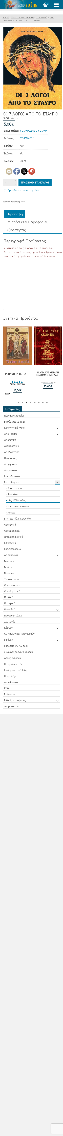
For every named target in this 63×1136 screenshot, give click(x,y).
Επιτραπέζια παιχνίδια (17, 518)
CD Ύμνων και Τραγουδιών (19, 633)
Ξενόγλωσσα (11, 579)
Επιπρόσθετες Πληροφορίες (27, 222)
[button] (21, 190)
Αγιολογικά (10, 439)
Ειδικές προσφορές (15, 700)
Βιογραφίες (10, 458)
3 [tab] (26, 402)
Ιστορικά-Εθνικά (13, 536)
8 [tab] (47, 402)
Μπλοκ (8, 567)
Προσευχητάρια (13, 615)
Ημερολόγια (10, 676)
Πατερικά (9, 603)
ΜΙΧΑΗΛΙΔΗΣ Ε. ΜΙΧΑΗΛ (33, 130)
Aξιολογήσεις (16, 230)
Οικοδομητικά (12, 591)
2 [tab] (22, 402)
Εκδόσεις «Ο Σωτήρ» (16, 645)
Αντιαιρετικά (11, 445)
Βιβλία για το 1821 (14, 421)
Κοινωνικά (10, 542)
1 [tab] (18, 402)
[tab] (14, 214)
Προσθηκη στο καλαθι (35, 182)
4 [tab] (30, 402)
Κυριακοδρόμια (12, 548)
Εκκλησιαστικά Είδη (15, 670)
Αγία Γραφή (10, 433)
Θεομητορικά (11, 530)
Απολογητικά (11, 452)
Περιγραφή (15, 214)
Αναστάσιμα (15, 488)
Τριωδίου (13, 494)
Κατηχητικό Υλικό (14, 427)
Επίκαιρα (9, 694)
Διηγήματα (10, 464)
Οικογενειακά (12, 585)
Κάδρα (8, 688)
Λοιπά (11, 512)
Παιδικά (8, 597)
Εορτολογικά (11, 482)
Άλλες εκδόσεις (13, 658)
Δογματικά (10, 470)
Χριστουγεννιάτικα (18, 506)
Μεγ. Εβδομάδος (17, 500)
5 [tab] (34, 402)
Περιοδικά (9, 609)
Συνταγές (9, 621)
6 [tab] (38, 402)
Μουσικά (9, 561)
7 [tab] (43, 402)
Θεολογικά (10, 524)
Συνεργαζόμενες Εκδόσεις (18, 651)
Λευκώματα (11, 682)
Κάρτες (8, 627)
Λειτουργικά (11, 555)
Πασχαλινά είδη (13, 664)
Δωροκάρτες (11, 706)
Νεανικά (9, 573)
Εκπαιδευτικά (12, 476)
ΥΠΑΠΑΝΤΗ (26, 138)
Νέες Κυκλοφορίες (14, 415)
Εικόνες (8, 639)
